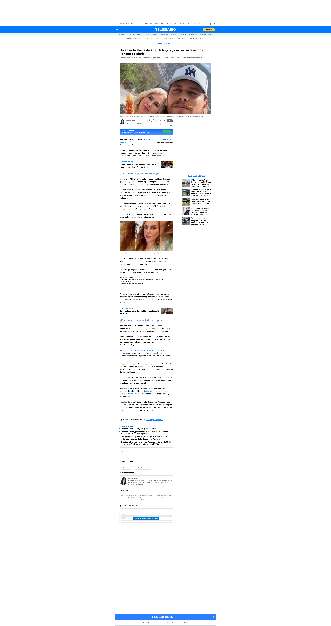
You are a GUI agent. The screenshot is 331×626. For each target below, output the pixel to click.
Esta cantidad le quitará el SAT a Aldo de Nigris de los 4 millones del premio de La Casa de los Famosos (144, 438)
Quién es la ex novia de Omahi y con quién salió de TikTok (139, 312)
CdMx (140, 23)
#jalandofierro (160, 279)
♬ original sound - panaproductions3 (132, 283)
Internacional (193, 34)
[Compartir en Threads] (160, 120)
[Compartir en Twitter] (156, 120)
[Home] (165, 29)
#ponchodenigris (137, 279)
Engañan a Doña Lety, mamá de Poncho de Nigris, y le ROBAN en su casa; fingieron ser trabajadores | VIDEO (146, 443)
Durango (197, 23)
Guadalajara (159, 23)
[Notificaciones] (211, 24)
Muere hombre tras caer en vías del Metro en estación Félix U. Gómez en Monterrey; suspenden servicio (201, 194)
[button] (165, 124)
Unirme (166, 132)
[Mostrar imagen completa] (169, 224)
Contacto (186, 623)
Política (146, 34)
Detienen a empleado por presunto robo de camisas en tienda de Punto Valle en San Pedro (200, 211)
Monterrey (148, 23)
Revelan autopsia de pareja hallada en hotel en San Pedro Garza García (200, 201)
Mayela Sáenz (131, 120)
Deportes (183, 34)
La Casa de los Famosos (143, 467)
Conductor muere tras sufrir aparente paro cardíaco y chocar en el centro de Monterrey (200, 221)
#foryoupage (124, 279)
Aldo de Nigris (126, 467)
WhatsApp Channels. (154, 420)
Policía (139, 34)
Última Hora (121, 34)
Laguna (168, 23)
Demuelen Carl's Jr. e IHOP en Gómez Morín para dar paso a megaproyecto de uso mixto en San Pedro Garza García (201, 184)
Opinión (210, 34)
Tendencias (174, 34)
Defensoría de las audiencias (174, 623)
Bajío (190, 23)
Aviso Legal (160, 623)
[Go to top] (213, 617)
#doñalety (146, 279)
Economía (203, 34)
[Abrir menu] (117, 29)
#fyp (129, 279)
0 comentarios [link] (124, 511)
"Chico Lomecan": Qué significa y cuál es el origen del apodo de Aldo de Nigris (138, 165)
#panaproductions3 (126, 281)
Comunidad (131, 34)
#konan (152, 279)
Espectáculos (164, 34)
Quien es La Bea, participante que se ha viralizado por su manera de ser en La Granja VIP (144, 433)
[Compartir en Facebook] (152, 120)
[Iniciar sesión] (214, 24)
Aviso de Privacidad (148, 623)
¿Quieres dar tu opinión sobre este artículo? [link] (146, 518)
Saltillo (183, 23)
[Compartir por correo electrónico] (164, 120)
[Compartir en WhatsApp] (148, 120)
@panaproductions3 (126, 277)
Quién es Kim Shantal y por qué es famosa (138, 429)
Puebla (175, 23)
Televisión (154, 34)
